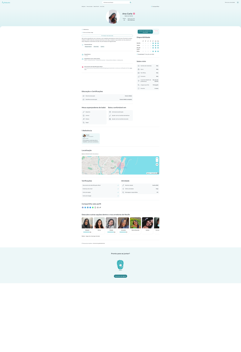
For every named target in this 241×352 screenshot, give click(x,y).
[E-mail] (98, 207)
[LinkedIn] (88, 207)
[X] (85, 207)
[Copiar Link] (100, 207)
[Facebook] (83, 207)
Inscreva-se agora (120, 276)
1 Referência (86, 29)
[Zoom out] (157, 161)
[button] (91, 138)
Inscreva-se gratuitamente (99, 243)
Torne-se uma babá (230, 2)
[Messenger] (90, 207)
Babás (83, 236)
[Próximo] (159, 225)
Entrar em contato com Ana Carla (145, 31)
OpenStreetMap (154, 173)
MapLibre (148, 173)
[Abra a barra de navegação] (238, 2)
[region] (120, 165)
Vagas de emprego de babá (93, 236)
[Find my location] (157, 164)
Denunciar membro (87, 243)
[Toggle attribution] (158, 173)
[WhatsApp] (93, 207)
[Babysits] (6, 2)
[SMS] (95, 207)
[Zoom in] (157, 158)
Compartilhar (155, 6)
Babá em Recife (129, 16)
